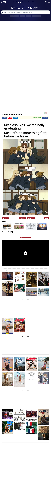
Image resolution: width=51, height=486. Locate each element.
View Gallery (22, 218)
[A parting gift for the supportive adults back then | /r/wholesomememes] (25, 168)
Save (10, 117)
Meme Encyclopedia (18, 2)
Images (22, 16)
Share (5, 117)
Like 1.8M (45, 117)
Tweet (15, 117)
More (41, 2)
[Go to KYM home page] (3, 2)
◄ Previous (5, 218)
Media (28, 2)
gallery (22, 119)
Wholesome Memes (8, 113)
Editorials (34, 2)
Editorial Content (37, 16)
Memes (28, 16)
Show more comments (25, 237)
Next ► (46, 218)
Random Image (31, 218)
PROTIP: (4, 119)
